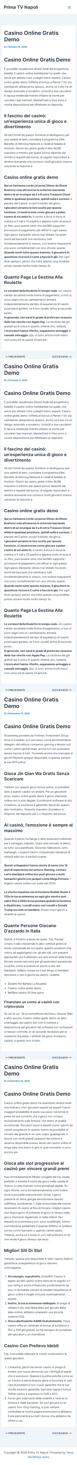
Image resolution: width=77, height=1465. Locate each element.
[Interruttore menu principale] (69, 7)
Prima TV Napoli (21, 7)
